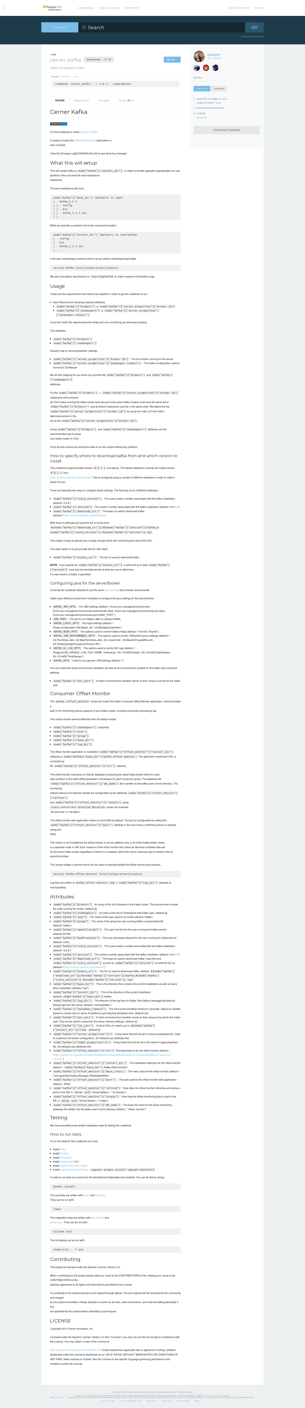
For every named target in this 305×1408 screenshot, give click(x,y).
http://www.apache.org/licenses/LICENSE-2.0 (75, 1350)
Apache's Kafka (89, 132)
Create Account (239, 8)
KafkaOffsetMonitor (85, 140)
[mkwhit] (207, 68)
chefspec (100, 1195)
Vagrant (64, 1161)
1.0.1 (97, 59)
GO (254, 27)
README (60, 100)
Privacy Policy (151, 1400)
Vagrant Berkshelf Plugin (74, 1169)
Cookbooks (86, 8)
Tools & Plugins (109, 8)
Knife (75, 77)
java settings (112, 590)
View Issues (219, 88)
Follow (174, 60)
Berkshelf (66, 77)
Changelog (103, 100)
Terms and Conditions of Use (130, 1400)
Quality (126, 100)
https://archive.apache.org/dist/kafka (71, 477)
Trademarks (58, 1397)
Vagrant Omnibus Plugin (74, 1165)
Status (196, 1400)
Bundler (64, 1153)
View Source (202, 88)
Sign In (259, 8)
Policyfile (55, 77)
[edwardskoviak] (216, 68)
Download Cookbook (226, 129)
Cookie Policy (167, 1400)
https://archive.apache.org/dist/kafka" (84, 515)
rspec (86, 1195)
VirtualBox (66, 1157)
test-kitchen (97, 1217)
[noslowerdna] (197, 68)
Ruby (63, 1149)
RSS (54, 54)
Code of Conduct (108, 1400)
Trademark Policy (183, 1400)
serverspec (56, 1222)
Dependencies (82, 100)
